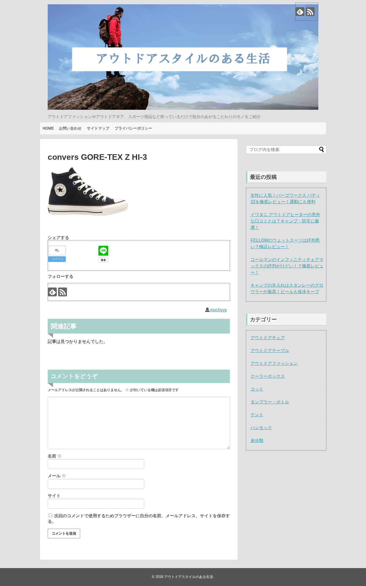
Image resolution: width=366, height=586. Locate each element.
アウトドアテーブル (270, 350)
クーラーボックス (268, 376)
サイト (54, 495)
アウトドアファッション (274, 363)
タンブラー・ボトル (270, 402)
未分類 (257, 440)
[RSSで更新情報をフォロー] (310, 11)
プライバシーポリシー (133, 128)
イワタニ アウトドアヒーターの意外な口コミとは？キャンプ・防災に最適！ (285, 221)
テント (257, 415)
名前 (55, 456)
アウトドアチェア (268, 337)
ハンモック (261, 427)
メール (57, 476)
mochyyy (218, 310)
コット (257, 389)
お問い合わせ (70, 128)
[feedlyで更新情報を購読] (300, 11)
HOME (48, 128)
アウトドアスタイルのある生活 (188, 577)
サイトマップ (98, 128)
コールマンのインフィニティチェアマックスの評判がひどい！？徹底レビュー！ (287, 266)
